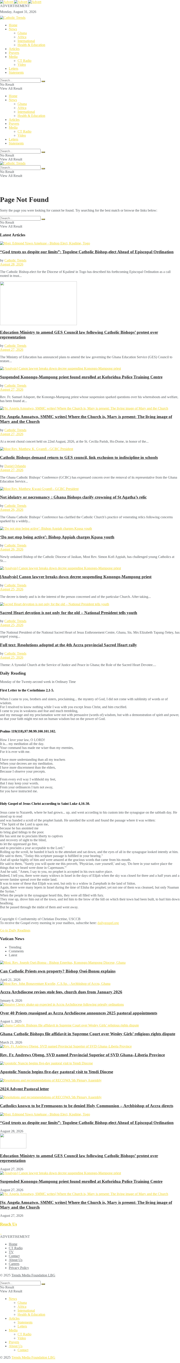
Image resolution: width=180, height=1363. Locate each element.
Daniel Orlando (15, 466)
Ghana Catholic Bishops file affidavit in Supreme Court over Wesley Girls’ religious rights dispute (87, 1034)
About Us (15, 1260)
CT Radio (24, 60)
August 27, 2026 (11, 349)
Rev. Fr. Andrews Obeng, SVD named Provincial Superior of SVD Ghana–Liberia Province (82, 1055)
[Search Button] (43, 81)
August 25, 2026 (11, 589)
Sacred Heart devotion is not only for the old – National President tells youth (68, 612)
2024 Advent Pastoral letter (24, 1089)
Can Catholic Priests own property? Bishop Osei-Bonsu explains (57, 971)
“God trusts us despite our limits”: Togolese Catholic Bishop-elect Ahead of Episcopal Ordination (87, 251)
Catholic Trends (15, 260)
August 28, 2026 (11, 264)
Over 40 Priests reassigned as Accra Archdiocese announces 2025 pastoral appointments (78, 1013)
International (26, 41)
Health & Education (31, 45)
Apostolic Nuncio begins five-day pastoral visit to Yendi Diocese (56, 1071)
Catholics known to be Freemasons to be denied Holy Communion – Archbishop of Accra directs (86, 1105)
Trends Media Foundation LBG (33, 1275)
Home (13, 25)
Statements (16, 72)
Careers (14, 1264)
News (13, 29)
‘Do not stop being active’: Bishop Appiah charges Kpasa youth (57, 537)
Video (22, 64)
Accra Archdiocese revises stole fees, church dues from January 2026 (61, 992)
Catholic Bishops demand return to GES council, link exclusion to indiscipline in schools (79, 457)
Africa (22, 37)
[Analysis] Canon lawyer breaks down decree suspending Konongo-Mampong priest (75, 576)
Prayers (14, 53)
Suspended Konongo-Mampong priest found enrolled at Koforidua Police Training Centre (81, 377)
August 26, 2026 (11, 509)
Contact (14, 1256)
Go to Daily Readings (15, 930)
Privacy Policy (19, 1268)
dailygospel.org (108, 923)
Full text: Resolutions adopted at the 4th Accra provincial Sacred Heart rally (68, 645)
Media (13, 57)
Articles (14, 49)
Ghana (22, 33)
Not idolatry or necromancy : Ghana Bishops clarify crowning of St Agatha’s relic (73, 497)
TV (11, 1252)
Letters (13, 68)
